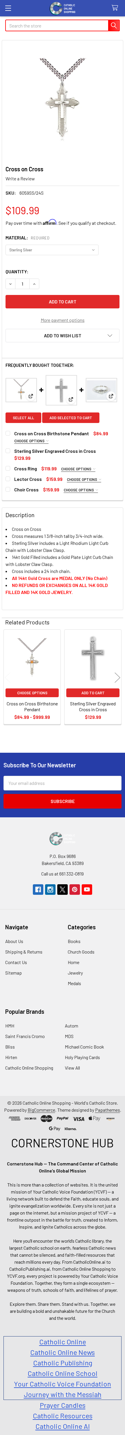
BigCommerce (41, 1110)
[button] (62, 335)
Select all (23, 417)
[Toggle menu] (8, 8)
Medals (74, 983)
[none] (62, 101)
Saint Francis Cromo (25, 1036)
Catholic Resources (62, 1415)
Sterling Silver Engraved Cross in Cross (55, 451)
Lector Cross (28, 479)
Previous (7, 678)
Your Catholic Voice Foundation (62, 1383)
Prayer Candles (62, 1405)
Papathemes (107, 1110)
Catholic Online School (62, 1373)
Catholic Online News (62, 1352)
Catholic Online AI (62, 1426)
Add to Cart (93, 692)
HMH (9, 1025)
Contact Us (16, 962)
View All (72, 1067)
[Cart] (116, 8)
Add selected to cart (70, 417)
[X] (62, 889)
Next (117, 678)
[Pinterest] (74, 889)
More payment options (63, 320)
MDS (69, 1036)
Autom (71, 1025)
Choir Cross (26, 489)
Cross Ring (25, 468)
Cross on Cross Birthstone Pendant (51, 433)
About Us (14, 941)
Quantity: (17, 271)
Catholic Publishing (62, 1362)
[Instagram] (50, 889)
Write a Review (20, 178)
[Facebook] (38, 889)
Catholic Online (62, 1341)
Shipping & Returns (23, 951)
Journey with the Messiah (62, 1394)
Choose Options (29, 440)
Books (74, 941)
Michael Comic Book (84, 1046)
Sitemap (13, 972)
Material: (27, 237)
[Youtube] (87, 889)
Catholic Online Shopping (29, 1067)
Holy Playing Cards (82, 1057)
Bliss (10, 1046)
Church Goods (81, 951)
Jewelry (75, 972)
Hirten (11, 1057)
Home (73, 962)
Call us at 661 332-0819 (62, 873)
